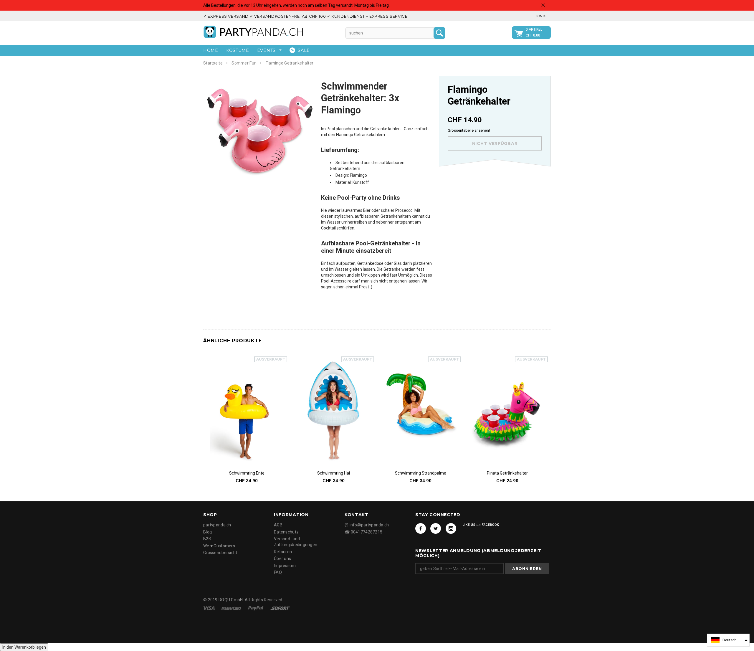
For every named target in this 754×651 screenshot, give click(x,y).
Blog (207, 532)
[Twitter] (435, 528)
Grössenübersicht (220, 552)
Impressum (285, 565)
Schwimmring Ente (246, 473)
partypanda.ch (217, 525)
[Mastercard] (231, 608)
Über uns (282, 558)
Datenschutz (286, 532)
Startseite (213, 63)
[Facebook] (420, 528)
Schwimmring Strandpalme (420, 473)
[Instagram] (451, 528)
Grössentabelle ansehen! (469, 130)
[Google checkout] (280, 608)
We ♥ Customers (219, 545)
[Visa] (209, 608)
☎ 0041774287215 (363, 532)
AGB (278, 525)
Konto (540, 16)
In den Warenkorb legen (24, 647)
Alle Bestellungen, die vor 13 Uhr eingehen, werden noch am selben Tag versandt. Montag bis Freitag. (296, 5)
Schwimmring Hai (333, 473)
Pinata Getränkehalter (507, 473)
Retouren (283, 551)
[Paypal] (256, 608)
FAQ (278, 572)
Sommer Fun (244, 63)
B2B (207, 538)
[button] (728, 640)
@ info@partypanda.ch (367, 525)
